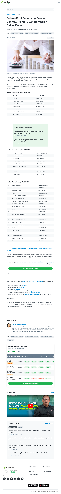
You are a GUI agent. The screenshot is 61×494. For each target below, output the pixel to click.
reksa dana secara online (35, 281)
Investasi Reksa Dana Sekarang (30, 383)
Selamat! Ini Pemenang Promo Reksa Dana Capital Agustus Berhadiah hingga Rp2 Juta (29, 431)
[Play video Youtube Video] (30, 406)
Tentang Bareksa (32, 466)
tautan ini (21, 287)
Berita (8, 14)
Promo (13, 14)
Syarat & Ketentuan (33, 474)
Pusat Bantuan (31, 469)
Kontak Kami (31, 471)
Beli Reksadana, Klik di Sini (30, 268)
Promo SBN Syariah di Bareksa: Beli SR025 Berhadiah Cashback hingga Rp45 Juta (28, 140)
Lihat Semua (50, 392)
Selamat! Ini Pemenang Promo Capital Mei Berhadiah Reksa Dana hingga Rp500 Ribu (30, 439)
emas (23, 281)
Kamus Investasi (45, 469)
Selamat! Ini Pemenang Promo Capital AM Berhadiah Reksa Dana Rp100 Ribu (29, 453)
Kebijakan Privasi (32, 477)
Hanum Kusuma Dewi (19, 324)
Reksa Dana (11, 351)
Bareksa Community (46, 471)
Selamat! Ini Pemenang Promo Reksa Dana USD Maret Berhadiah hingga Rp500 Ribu (28, 132)
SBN (18, 351)
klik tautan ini (17, 289)
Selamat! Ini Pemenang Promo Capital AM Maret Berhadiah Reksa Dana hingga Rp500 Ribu (29, 446)
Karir (42, 474)
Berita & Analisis (45, 466)
